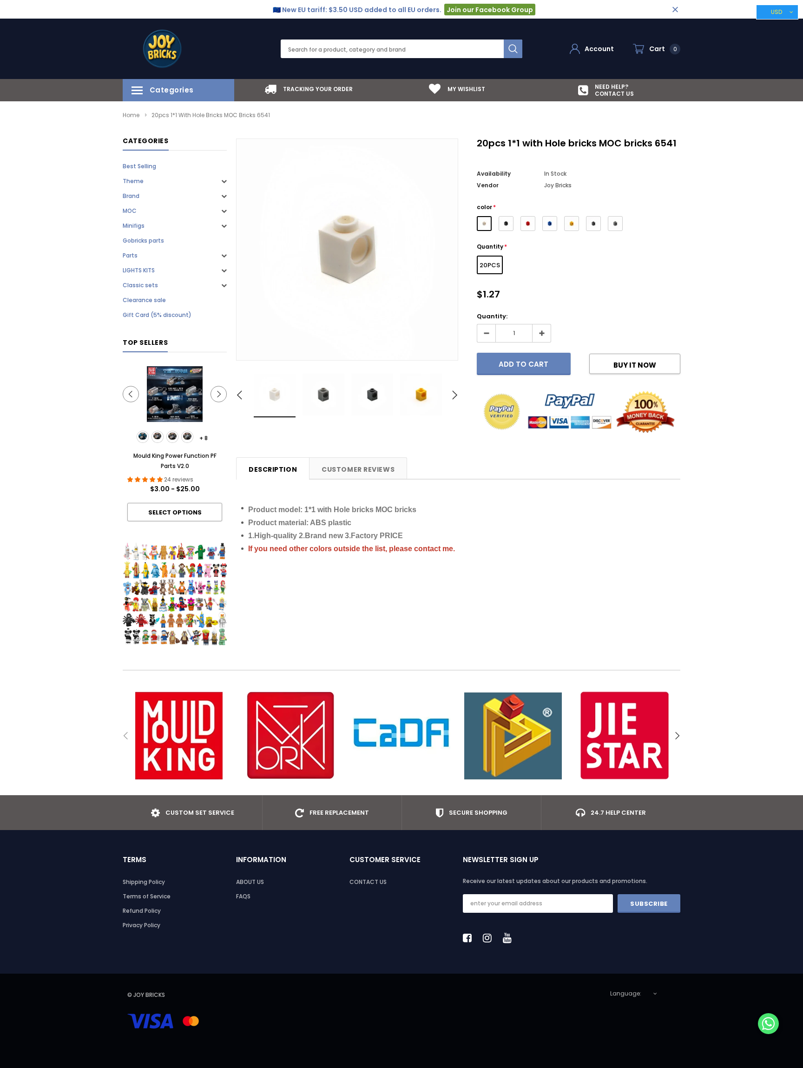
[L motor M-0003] (172, 436)
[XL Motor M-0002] (157, 436)
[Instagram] (490, 937)
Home (131, 115)
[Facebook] (470, 937)
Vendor (488, 185)
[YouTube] (510, 937)
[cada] (401, 736)
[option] (308, 89)
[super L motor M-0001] (142, 436)
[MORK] (290, 736)
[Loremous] (513, 736)
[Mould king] (178, 736)
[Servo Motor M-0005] (187, 436)
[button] (768, 1024)
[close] (675, 9)
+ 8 (203, 438)
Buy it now (634, 365)
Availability (494, 174)
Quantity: (492, 316)
